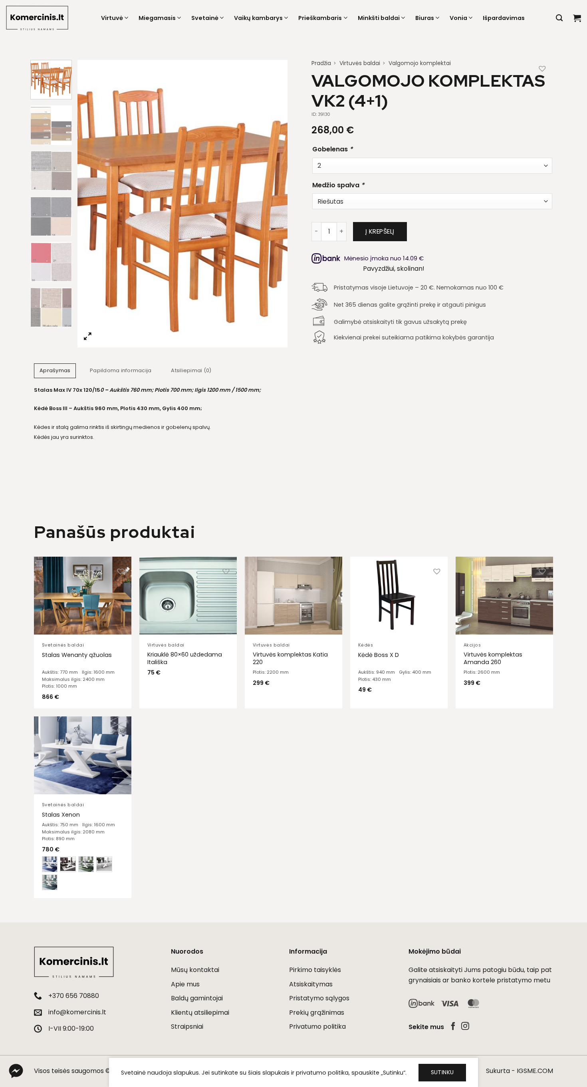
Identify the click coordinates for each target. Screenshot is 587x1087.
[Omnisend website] (293, 651)
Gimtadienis (361, 519)
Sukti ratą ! (388, 599)
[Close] (427, 427)
